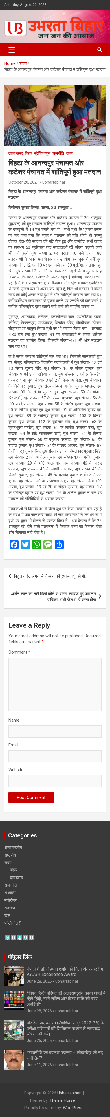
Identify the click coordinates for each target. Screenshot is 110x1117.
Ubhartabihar (69, 1093)
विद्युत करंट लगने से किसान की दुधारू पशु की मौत (50, 576)
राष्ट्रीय (10, 855)
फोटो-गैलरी (12, 923)
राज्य (69, 153)
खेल (7, 915)
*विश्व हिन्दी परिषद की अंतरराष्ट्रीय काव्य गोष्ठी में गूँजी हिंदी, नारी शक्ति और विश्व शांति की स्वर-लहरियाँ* (66, 999)
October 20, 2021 (23, 182)
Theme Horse (62, 1100)
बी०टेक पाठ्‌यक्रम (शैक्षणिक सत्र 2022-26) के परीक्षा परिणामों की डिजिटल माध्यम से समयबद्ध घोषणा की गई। (65, 1028)
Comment (19, 652)
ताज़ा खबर (15, 153)
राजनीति (58, 153)
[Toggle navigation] (11, 49)
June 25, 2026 (39, 1040)
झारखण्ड (16, 877)
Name (13, 720)
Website (15, 769)
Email (13, 744)
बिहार (28, 153)
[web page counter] (19, 937)
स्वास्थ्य (9, 908)
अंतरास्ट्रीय (13, 847)
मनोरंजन (10, 900)
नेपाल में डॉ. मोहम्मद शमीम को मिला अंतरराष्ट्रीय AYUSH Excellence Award (65, 971)
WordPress (73, 1107)
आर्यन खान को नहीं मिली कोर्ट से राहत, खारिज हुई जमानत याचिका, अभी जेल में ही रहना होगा (53, 596)
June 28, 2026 (39, 981)
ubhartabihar (53, 182)
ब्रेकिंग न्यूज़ (42, 153)
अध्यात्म (10, 892)
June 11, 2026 (39, 1065)
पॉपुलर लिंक (20, 957)
